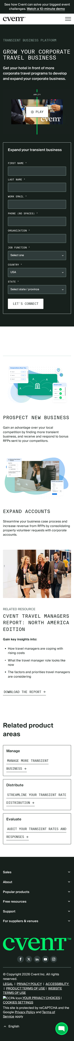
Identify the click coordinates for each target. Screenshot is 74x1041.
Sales (7, 872)
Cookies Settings (18, 1002)
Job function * (19, 247)
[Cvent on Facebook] (20, 959)
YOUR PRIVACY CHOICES (41, 998)
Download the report (22, 692)
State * (13, 281)
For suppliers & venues (20, 921)
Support (9, 911)
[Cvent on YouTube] (45, 959)
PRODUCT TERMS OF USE (25, 988)
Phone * (23, 213)
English (13, 1026)
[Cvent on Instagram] (53, 959)
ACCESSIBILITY (57, 984)
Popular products (16, 892)
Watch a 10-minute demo (46, 9)
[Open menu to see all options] (68, 19)
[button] (37, 111)
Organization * (19, 230)
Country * (15, 264)
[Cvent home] (14, 19)
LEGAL (8, 984)
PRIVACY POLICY (29, 984)
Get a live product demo (37, 335)
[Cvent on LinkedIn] (37, 959)
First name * (17, 163)
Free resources (14, 901)
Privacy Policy (25, 1012)
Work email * (17, 196)
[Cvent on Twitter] (28, 959)
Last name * (16, 179)
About (7, 882)
